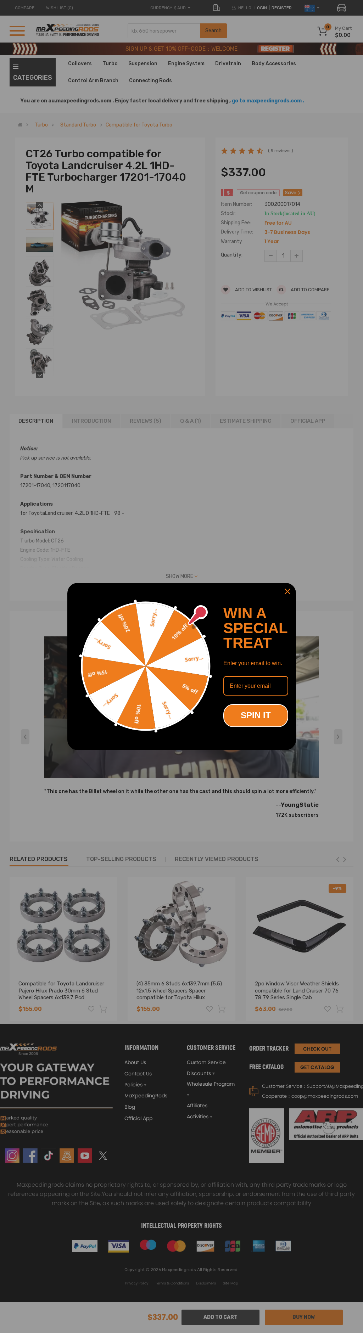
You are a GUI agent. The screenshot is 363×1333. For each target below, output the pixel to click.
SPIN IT (256, 715)
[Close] (287, 591)
